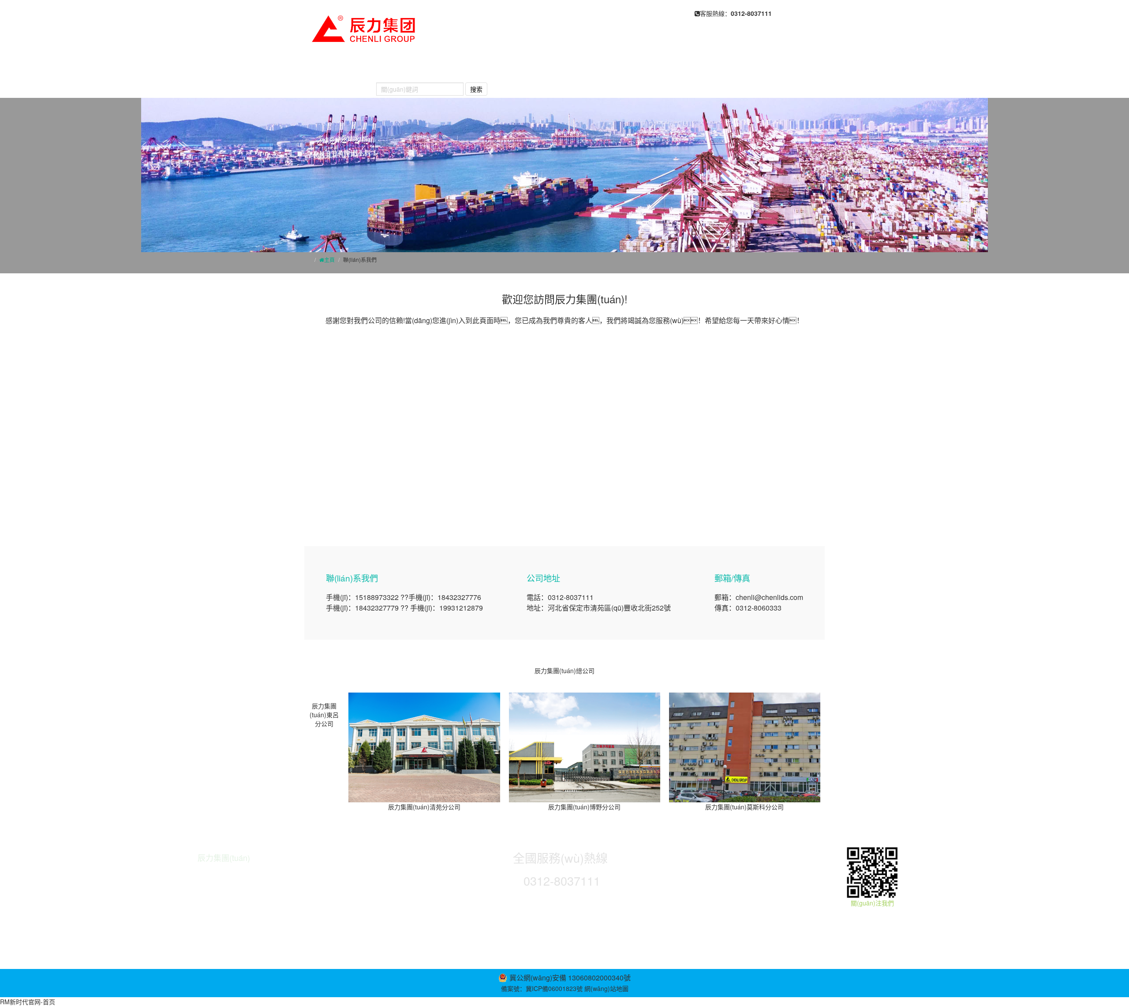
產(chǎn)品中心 (487, 67)
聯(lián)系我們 (338, 84)
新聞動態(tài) (555, 67)
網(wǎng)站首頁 (341, 67)
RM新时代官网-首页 (27, 1001)
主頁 (329, 259)
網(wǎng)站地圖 (606, 988)
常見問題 (612, 67)
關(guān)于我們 (414, 67)
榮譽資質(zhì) (742, 67)
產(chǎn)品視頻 (673, 67)
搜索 (476, 89)
